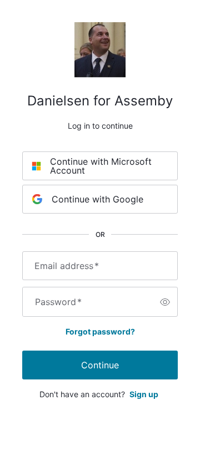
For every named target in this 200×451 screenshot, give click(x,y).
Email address (66, 266)
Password (58, 302)
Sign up (143, 394)
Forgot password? (100, 331)
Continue (100, 365)
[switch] (165, 301)
